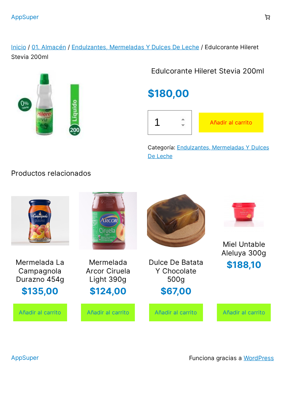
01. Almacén (49, 47)
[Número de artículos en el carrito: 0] (267, 17)
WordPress (259, 358)
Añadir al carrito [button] (40, 312)
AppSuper (25, 16)
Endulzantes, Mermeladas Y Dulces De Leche (135, 47)
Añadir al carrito (231, 122)
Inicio (18, 47)
